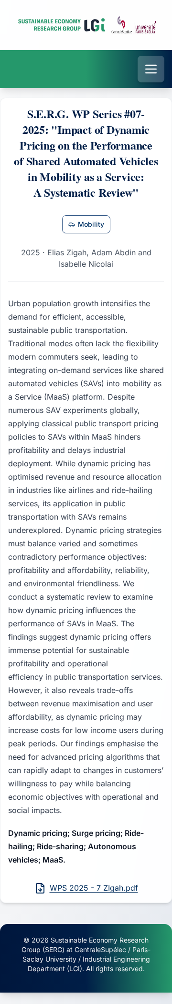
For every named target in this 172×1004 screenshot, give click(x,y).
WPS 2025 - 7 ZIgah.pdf (94, 888)
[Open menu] (151, 69)
